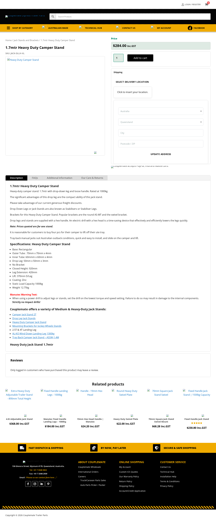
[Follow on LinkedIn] (41, 484)
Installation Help (168, 476)
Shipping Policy (126, 486)
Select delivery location (132, 81)
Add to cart (140, 58)
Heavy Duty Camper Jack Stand (29, 322)
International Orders (88, 471)
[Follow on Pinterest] (48, 484)
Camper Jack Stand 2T (24, 314)
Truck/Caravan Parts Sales (93, 480)
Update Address (161, 154)
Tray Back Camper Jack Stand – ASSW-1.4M (35, 337)
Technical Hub (167, 471)
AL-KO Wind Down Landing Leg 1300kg (33, 333)
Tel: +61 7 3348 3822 (38, 470)
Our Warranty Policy (129, 476)
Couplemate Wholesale (89, 467)
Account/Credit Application (132, 490)
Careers (82, 476)
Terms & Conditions (170, 481)
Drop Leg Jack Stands (24, 318)
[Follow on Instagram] (35, 484)
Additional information (59, 177)
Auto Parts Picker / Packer (92, 485)
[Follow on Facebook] (28, 484)
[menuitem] (191, 4)
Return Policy (125, 481)
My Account (125, 467)
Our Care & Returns (92, 177)
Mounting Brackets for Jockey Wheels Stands (36, 326)
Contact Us (165, 467)
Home (8, 40)
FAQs (35, 177)
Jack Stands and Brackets (26, 40)
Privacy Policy (166, 486)
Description (16, 177)
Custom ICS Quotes (128, 471)
